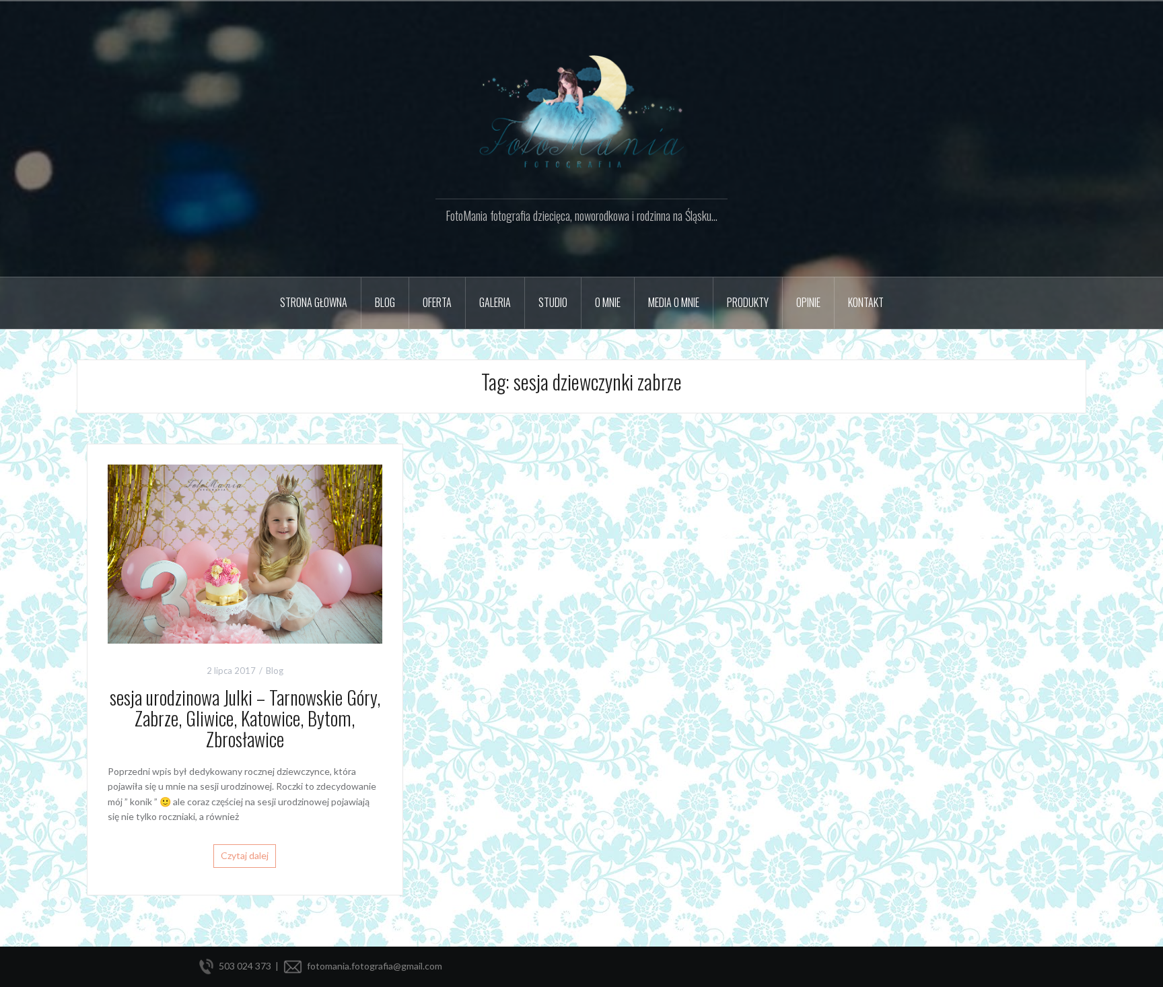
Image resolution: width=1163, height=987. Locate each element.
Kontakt (866, 302)
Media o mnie (673, 302)
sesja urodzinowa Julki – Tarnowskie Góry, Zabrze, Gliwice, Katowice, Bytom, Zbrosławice (245, 718)
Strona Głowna (313, 302)
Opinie (808, 302)
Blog (274, 670)
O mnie (608, 302)
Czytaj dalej (245, 855)
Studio (552, 302)
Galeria (495, 302)
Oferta (437, 302)
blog (385, 302)
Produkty (748, 302)
